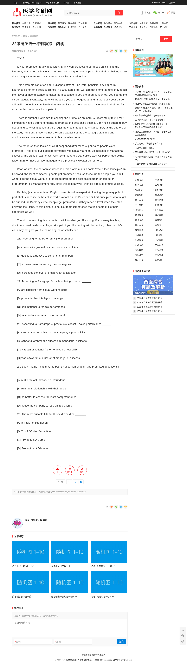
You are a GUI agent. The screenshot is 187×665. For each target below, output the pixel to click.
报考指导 (16, 27)
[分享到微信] (116, 51)
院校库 (66, 2)
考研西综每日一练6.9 (144, 148)
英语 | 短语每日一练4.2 (23, 596)
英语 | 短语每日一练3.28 (102, 596)
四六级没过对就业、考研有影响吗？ (151, 115)
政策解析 (37, 23)
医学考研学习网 (52, 2)
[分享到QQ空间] (125, 51)
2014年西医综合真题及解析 (149, 302)
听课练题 (72, 27)
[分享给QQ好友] (121, 51)
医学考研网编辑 (18, 51)
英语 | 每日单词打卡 (61, 566)
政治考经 (118, 23)
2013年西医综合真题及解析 (149, 298)
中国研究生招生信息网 (31, 2)
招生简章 (16, 23)
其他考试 (139, 185)
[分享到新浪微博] (111, 51)
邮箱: (58, 642)
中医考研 (144, 27)
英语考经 (118, 27)
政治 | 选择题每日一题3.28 (64, 596)
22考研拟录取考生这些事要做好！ (150, 120)
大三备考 (82, 27)
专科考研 (133, 23)
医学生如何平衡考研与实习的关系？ (151, 164)
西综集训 (82, 23)
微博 (173, 12)
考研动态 (26, 23)
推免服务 (77, 2)
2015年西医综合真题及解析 (147, 293)
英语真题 (98, 27)
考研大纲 (37, 27)
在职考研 (154, 23)
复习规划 (62, 23)
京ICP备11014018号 (123, 660)
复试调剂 (26, 27)
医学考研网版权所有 (74, 660)
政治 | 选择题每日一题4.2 (103, 566)
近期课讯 (159, 260)
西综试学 (52, 27)
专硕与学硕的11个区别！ (146, 139)
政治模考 (108, 23)
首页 (16, 2)
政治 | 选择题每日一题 (23, 566)
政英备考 (34, 36)
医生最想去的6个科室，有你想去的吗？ (153, 152)
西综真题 (52, 23)
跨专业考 (144, 23)
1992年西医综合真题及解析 (149, 311)
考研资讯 (159, 235)
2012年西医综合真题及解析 (149, 307)
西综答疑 (72, 23)
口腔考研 (164, 23)
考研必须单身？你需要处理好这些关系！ (153, 99)
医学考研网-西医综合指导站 (93, 655)
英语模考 (108, 27)
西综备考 (159, 245)
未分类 (158, 225)
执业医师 (154, 27)
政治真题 (98, 23)
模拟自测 (62, 27)
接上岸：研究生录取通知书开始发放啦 (152, 104)
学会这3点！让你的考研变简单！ (150, 143)
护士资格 (164, 27)
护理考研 (133, 27)
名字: (18, 642)
